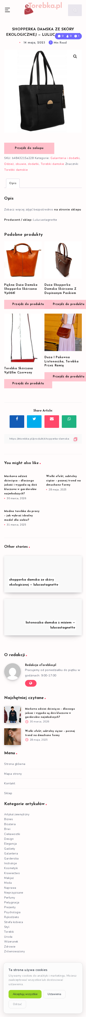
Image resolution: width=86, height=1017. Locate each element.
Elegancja (10, 844)
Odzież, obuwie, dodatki (21, 164)
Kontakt (9, 783)
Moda (8, 883)
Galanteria (11, 853)
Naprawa (10, 888)
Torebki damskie (52, 164)
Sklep (8, 793)
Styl (6, 927)
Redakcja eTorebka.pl (40, 665)
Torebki (9, 932)
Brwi (7, 829)
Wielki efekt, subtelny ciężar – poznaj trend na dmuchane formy (63, 480)
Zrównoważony (14, 951)
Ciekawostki (12, 834)
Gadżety (9, 849)
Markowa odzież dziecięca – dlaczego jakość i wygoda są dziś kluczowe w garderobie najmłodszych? (20, 485)
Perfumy (9, 898)
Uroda (8, 937)
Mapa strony (13, 774)
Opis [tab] (12, 183)
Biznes (8, 819)
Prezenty (10, 907)
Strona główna (14, 764)
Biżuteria (10, 824)
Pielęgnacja (11, 902)
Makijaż (9, 878)
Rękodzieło (11, 917)
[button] (75, 56)
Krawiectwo (12, 873)
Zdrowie (9, 947)
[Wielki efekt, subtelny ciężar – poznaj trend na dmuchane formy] (12, 736)
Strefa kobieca (13, 922)
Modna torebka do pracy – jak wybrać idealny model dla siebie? (22, 515)
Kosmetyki (11, 868)
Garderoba (11, 859)
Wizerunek (11, 942)
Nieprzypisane (13, 893)
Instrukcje (10, 863)
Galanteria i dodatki (65, 158)
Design (9, 839)
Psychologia (12, 912)
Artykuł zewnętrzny (16, 814)
